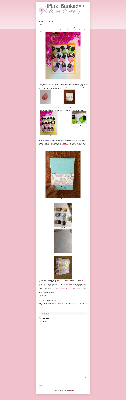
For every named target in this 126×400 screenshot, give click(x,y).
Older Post (85, 377)
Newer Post (41, 377)
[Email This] (42, 313)
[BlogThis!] (44, 313)
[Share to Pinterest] (48, 313)
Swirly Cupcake (75, 29)
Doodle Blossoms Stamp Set (57, 288)
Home (63, 377)
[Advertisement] (63, 365)
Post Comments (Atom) (48, 379)
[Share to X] (45, 313)
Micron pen (77, 145)
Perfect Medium (69, 284)
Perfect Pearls (59, 280)
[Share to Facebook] (47, 313)
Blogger (72, 390)
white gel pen (65, 144)
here (55, 300)
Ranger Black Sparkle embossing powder (72, 288)
